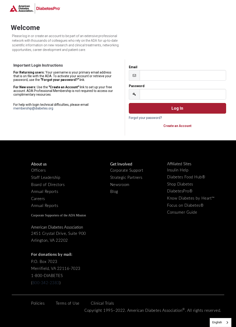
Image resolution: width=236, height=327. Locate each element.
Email (133, 67)
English (217, 322)
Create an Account (177, 126)
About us (39, 164)
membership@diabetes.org (33, 108)
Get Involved (121, 164)
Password (137, 86)
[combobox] (220, 322)
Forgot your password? (145, 118)
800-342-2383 (45, 283)
